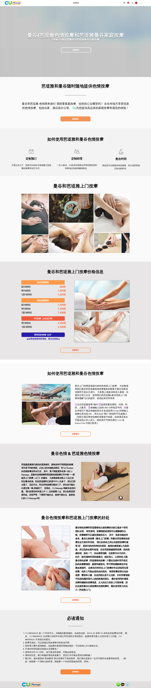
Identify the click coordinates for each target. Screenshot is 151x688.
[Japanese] (131, 2)
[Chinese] (135, 2)
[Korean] (123, 2)
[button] (43, 282)
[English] (127, 2)
